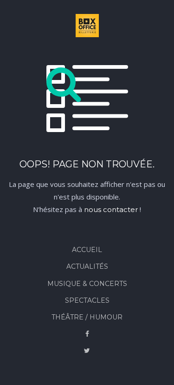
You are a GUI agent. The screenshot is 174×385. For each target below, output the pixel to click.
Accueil (87, 250)
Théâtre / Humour (87, 317)
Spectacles (87, 300)
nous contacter (111, 209)
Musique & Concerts (87, 283)
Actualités (87, 266)
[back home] (87, 27)
